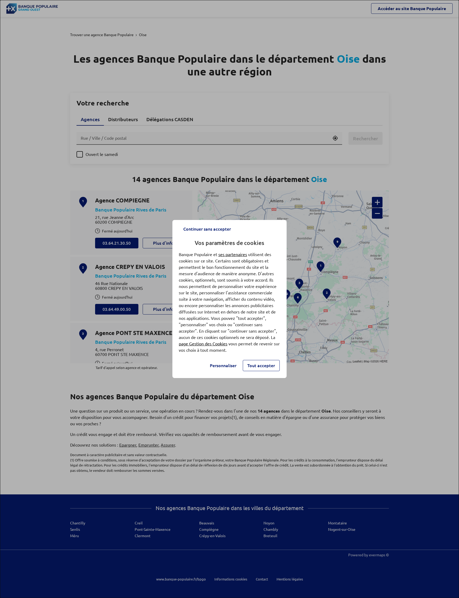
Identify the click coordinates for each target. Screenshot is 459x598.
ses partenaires (232, 254)
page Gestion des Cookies (203, 343)
